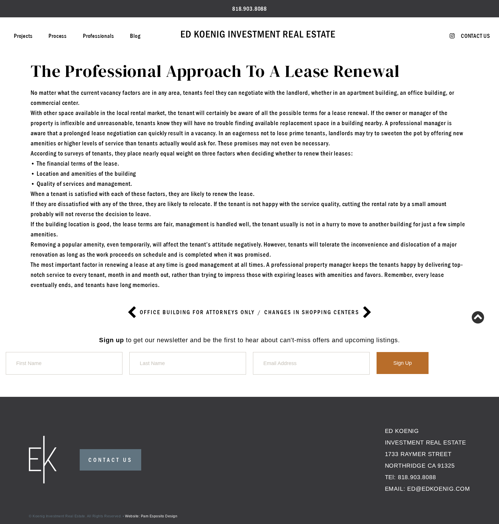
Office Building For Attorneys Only (197, 312)
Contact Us (475, 36)
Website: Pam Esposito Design (151, 516)
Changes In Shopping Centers (311, 312)
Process (58, 36)
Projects (23, 36)
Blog (135, 36)
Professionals (98, 36)
